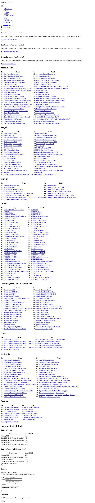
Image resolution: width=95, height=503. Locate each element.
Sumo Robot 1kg (9, 135)
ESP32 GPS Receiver (37, 259)
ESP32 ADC (34, 238)
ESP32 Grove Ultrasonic (11, 247)
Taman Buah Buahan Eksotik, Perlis (14, 372)
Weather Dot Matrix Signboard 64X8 (47, 152)
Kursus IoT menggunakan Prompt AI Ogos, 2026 (61, 197)
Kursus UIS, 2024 (51, 185)
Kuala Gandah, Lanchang (46, 360)
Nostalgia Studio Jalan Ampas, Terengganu (51, 376)
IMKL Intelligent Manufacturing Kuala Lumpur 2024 (19, 341)
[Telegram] (1, 25)
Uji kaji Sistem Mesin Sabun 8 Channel (47, 115)
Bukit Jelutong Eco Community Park (49, 397)
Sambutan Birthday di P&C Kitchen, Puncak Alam (18, 391)
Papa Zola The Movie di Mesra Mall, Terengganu (53, 391)
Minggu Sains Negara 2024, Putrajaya (15, 368)
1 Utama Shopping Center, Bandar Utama (16, 382)
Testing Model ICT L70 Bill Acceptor (15, 98)
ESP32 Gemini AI (36, 275)
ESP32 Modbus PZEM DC (39, 263)
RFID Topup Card (9, 160)
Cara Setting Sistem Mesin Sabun (13, 76)
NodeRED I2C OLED (10, 318)
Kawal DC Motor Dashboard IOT (46, 174)
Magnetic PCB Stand (41, 104)
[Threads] (9, 25)
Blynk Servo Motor (9, 156)
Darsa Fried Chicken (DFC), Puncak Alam (16, 378)
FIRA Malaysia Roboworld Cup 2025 (49, 343)
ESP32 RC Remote (36, 247)
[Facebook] (5, 25)
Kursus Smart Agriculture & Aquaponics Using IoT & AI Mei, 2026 (24, 197)
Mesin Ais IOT (40, 168)
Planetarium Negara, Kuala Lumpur (14, 389)
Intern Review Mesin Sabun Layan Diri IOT (48, 123)
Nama (2, 477)
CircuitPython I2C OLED (11, 296)
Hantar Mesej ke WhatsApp (9, 487)
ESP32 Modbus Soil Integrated (13, 267)
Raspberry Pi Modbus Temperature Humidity (48, 308)
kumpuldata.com (9, 64)
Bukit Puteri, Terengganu (11, 376)
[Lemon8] (12, 25)
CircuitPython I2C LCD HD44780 (45, 294)
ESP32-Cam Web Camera (38, 222)
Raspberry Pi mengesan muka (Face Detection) (49, 306)
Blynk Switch (40, 146)
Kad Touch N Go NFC (31, 413)
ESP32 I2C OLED (36, 228)
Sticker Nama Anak (30, 415)
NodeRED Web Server (42, 314)
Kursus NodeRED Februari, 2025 (13, 191)
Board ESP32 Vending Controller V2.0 (15, 102)
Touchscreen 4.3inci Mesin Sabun (13, 86)
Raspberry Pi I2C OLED (42, 302)
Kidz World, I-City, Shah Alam (48, 368)
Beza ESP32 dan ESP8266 (11, 185)
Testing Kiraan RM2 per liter (12, 94)
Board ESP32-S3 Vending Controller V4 (47, 117)
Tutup (3, 501)
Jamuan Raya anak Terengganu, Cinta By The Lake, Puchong (57, 395)
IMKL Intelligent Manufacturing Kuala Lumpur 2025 (19, 343)
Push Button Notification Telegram (46, 138)
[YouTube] (7, 25)
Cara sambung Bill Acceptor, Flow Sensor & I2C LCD (51, 86)
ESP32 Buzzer (8, 212)
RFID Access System (10, 158)
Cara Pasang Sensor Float (42, 76)
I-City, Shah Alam (44, 366)
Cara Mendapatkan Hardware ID (45, 78)
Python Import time (9, 325)
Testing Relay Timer (41, 90)
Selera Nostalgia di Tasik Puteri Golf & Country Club (54, 380)
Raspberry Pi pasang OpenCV (44, 304)
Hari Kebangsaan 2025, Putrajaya (49, 389)
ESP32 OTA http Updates (11, 222)
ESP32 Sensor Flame (37, 240)
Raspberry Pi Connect (10, 300)
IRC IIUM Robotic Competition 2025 (15, 345)
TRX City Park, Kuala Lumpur (13, 364)
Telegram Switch (9, 148)
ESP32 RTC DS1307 (10, 273)
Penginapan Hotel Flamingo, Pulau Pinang (51, 393)
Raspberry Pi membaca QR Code (13, 306)
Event (6, 17)
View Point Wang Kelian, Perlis (48, 370)
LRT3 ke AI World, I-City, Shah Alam (15, 397)
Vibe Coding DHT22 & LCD (12, 279)
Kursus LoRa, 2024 (9, 187)
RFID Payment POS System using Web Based (49, 170)
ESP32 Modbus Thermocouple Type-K (42, 271)
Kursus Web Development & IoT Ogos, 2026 (17, 199)
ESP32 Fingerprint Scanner (12, 261)
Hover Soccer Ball (29, 419)
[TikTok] (3, 25)
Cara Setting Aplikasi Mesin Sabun (14, 80)
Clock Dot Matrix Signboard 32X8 (46, 142)
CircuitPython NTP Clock (11, 292)
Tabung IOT (39, 172)
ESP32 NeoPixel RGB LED (39, 226)
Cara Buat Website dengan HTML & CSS (47, 327)
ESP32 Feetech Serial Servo (12, 269)
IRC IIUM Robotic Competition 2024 (49, 341)
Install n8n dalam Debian (11, 322)
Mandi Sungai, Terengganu (47, 374)
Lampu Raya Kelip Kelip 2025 (33, 417)
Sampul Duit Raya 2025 (11, 417)
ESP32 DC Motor (9, 249)
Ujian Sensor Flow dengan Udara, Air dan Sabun (18, 104)
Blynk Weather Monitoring (11, 152)
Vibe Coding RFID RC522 (39, 279)
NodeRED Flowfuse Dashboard (13, 312)
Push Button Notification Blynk (13, 138)
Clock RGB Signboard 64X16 (45, 144)
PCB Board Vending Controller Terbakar (47, 102)
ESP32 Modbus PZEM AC (12, 265)
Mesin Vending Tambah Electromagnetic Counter (49, 98)
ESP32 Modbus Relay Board (39, 267)
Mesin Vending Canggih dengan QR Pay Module (49, 100)
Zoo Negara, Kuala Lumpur (12, 360)
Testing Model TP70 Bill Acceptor (14, 96)
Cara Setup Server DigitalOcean (13, 327)
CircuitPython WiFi (9, 290)
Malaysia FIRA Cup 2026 (11, 349)
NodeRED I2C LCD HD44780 (44, 316)
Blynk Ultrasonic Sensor (43, 156)
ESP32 (6, 14)
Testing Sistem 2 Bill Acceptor (12, 119)
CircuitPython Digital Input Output (45, 292)
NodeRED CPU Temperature (12, 314)
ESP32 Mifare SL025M (38, 253)
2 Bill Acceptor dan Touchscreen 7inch (15, 123)
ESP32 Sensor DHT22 (10, 244)
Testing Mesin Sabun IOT (11, 113)
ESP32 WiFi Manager (10, 214)
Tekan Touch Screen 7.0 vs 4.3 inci (14, 109)
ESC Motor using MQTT (43, 162)
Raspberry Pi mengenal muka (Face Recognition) (18, 308)
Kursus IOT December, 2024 (55, 189)
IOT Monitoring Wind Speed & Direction (16, 170)
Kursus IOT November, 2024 (55, 187)
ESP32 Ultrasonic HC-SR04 (39, 244)
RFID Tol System (41, 158)
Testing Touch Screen (41, 92)
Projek (6, 10)
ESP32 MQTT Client (10, 218)
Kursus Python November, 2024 (13, 189)
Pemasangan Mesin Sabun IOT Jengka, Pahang (17, 90)
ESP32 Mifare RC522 (10, 253)
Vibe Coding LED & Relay (12, 277)
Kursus (6, 12)
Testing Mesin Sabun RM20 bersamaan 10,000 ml (50, 107)
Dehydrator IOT (8, 172)
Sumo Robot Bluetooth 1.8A (12, 133)
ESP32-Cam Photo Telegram (44, 150)
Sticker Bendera (8, 419)
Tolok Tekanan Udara (30, 411)
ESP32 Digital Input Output (12, 226)
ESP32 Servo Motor (37, 249)
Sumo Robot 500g (41, 133)
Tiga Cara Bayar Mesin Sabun (12, 115)
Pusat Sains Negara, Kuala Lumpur (49, 362)
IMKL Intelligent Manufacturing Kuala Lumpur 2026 (19, 347)
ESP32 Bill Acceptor (10, 238)
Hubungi (7, 22)
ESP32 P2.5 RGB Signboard (39, 234)
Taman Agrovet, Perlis (45, 372)
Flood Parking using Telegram (12, 162)
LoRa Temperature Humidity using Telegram (49, 154)
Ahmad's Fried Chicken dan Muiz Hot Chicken (17, 380)
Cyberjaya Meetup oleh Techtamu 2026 (49, 345)
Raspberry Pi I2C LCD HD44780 (14, 302)
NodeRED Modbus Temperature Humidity (48, 318)
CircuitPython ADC (9, 294)
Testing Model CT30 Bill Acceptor (45, 96)
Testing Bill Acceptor (10, 92)
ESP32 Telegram (36, 218)
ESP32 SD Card (35, 273)
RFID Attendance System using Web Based (49, 166)
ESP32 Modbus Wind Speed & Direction (16, 271)
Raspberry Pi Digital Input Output (45, 300)
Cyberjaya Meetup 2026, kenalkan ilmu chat (51, 347)
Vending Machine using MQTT (13, 164)
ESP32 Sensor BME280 (38, 251)
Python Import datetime (42, 325)
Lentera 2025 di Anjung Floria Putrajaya (15, 393)
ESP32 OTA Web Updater (38, 220)
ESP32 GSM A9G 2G (37, 255)
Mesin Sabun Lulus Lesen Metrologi (46, 109)
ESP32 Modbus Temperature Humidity (42, 261)
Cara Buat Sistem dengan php (44, 329)
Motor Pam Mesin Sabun (11, 84)
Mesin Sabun (8, 9)
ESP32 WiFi (34, 210)
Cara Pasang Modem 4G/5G (12, 78)
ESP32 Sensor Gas (9, 240)
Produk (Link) (8, 20)
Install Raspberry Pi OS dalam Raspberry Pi (16, 298)
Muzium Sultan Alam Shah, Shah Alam (50, 384)
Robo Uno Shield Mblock (11, 409)
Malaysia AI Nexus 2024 (11, 339)
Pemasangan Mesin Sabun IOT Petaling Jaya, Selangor (51, 88)
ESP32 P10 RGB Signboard (12, 234)
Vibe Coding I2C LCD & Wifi (40, 277)
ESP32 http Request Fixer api (39, 216)
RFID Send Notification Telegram (46, 140)
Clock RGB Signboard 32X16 (13, 144)
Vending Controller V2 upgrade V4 (14, 121)
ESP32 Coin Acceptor (37, 236)
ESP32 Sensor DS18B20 (38, 242)
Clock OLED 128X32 (10, 142)
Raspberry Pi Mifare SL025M (12, 304)
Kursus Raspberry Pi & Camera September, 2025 (18, 195)
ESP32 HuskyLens (9, 259)
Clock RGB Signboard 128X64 (13, 146)
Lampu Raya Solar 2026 (11, 422)
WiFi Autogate (28, 409)
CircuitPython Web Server (43, 290)
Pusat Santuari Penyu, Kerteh (12, 366)
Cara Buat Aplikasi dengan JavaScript (15, 329)
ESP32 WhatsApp (9, 220)
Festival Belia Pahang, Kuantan (13, 386)
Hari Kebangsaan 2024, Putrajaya (49, 364)
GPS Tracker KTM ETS (11, 168)
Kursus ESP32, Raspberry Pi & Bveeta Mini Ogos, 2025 (20, 193)
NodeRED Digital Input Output (13, 316)
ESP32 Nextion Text (10, 232)
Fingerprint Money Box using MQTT (47, 164)
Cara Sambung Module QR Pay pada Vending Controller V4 (53, 119)
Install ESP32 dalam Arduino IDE (14, 210)
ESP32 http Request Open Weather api (15, 216)
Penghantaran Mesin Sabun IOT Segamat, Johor (18, 88)
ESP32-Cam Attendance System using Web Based (18, 174)
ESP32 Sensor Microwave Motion (14, 236)
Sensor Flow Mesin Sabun (43, 84)
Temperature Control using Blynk (13, 154)
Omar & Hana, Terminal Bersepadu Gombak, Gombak (20, 384)
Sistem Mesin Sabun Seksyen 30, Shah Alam (17, 107)
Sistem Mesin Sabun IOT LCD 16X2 (46, 82)
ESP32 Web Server (36, 212)
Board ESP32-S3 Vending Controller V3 (16, 111)
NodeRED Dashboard (42, 310)
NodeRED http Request (11, 320)
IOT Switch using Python (11, 150)
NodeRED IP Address (41, 312)
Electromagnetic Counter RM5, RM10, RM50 (17, 100)
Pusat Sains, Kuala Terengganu (13, 362)
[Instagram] (10, 25)
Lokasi (3, 479)
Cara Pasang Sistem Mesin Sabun (45, 74)
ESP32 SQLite (8, 275)
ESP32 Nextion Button (37, 230)
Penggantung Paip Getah (11, 415)
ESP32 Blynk (8, 224)
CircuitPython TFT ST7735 (43, 296)
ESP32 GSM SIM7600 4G (11, 257)
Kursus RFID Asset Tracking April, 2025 (58, 191)
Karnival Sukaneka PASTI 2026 (13, 395)
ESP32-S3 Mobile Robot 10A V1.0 (46, 135)
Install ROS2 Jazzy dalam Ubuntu (45, 320)
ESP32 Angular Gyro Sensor (39, 257)
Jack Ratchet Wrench (10, 411)
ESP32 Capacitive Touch (11, 242)
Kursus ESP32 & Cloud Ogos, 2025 (57, 193)
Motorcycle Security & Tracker (13, 166)
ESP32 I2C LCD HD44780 (12, 228)
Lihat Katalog (10, 51)
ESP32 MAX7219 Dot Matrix (40, 232)
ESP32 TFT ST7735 (10, 230)
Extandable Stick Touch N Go (12, 413)
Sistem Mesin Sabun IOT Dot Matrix (14, 82)
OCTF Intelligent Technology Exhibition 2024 (51, 339)
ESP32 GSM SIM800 (10, 255)
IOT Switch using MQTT (43, 148)
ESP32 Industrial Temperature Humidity (15, 263)
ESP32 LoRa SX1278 (37, 224)
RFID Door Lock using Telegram (46, 160)
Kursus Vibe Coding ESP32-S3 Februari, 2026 (60, 195)
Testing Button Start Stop (42, 94)
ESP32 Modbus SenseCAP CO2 (40, 265)
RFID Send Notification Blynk (13, 140)
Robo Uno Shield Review (11, 407)
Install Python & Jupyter (42, 322)
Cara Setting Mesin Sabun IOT (44, 113)
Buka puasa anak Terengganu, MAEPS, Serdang (53, 382)
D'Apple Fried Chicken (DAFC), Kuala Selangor (53, 378)
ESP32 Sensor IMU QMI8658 (13, 251)
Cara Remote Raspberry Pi (43, 298)
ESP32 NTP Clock (36, 214)
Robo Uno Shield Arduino (32, 407)
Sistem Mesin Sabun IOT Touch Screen (47, 80)
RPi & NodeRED (9, 15)
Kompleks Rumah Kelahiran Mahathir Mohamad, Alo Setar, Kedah (58, 386)
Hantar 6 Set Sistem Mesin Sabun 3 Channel (17, 117)
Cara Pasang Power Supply (12, 74)
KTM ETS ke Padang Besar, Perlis (14, 370)
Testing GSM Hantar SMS (43, 111)
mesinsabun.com (10, 39)
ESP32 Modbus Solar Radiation (40, 269)
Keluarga (7, 19)
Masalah (3, 485)
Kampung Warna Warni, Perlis (13, 374)
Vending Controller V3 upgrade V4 (45, 121)
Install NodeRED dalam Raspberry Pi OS (16, 310)
